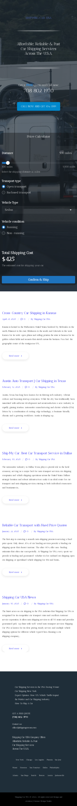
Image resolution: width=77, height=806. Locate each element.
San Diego (24, 775)
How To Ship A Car (24, 703)
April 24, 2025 (9, 319)
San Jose (58, 760)
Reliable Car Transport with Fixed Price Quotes (34, 525)
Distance (7, 153)
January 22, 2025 (10, 531)
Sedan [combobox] (9, 210)
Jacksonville (59, 775)
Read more (14, 355)
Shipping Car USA (40, 319)
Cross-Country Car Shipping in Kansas (29, 313)
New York (18, 760)
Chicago (29, 760)
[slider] (38, 163)
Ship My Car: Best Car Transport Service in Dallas (37, 453)
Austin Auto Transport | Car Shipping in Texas (34, 381)
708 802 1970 (38, 91)
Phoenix (50, 760)
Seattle (33, 775)
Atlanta (15, 775)
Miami (14, 768)
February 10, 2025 (11, 459)
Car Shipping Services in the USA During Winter (37, 687)
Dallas (45, 768)
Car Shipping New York (26, 691)
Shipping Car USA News (19, 597)
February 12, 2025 (11, 387)
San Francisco (35, 768)
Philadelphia (54, 768)
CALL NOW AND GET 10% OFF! (38, 106)
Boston (41, 775)
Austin (50, 775)
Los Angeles (39, 760)
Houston (23, 768)
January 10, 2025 (10, 603)
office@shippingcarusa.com (24, 727)
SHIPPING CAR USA (39, 18)
